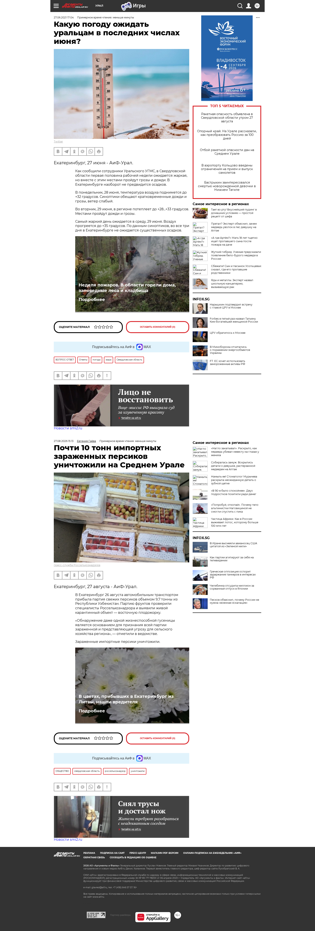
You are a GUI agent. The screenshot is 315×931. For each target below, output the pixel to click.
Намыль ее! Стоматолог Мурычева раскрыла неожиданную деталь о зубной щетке (234, 480)
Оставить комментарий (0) (157, 327)
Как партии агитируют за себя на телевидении (232, 559)
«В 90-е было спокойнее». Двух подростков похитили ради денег (233, 492)
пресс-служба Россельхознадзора (77, 565)
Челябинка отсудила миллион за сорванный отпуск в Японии (232, 587)
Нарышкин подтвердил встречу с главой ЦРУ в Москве (231, 306)
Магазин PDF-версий (164, 853)
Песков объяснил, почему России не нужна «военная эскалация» (234, 601)
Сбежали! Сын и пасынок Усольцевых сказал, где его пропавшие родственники (236, 269)
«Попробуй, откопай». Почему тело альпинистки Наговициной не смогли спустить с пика (234, 508)
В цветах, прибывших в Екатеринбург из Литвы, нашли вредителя (126, 699)
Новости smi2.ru (68, 428)
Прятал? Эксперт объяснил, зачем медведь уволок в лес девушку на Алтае (234, 227)
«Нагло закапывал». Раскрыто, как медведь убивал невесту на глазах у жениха (235, 452)
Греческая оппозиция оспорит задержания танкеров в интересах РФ (233, 574)
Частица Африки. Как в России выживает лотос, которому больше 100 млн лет (234, 522)
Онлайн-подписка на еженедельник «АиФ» (212, 853)
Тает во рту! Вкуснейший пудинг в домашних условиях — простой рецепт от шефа (234, 213)
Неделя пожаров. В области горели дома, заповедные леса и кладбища (127, 287)
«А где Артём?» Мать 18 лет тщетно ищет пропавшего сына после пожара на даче (234, 241)
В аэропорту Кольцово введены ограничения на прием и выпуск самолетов (227, 169)
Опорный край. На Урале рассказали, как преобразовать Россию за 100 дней (227, 134)
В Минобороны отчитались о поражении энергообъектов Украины (230, 349)
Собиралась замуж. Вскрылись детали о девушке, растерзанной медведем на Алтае (233, 466)
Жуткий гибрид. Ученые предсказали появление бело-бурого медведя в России (236, 255)
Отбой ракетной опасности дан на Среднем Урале (227, 152)
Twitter (58, 141)
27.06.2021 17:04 (64, 17)
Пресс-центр (137, 853)
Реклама (89, 853)
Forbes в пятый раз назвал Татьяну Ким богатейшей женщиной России (234, 320)
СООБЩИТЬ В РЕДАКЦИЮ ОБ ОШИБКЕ (133, 857)
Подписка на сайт (112, 853)
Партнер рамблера (120, 915)
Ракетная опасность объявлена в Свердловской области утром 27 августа (227, 117)
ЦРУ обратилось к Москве (227, 332)
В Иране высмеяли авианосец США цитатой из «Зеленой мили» (233, 545)
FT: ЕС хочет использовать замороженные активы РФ (227, 363)
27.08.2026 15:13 (64, 441)
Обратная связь (94, 857)
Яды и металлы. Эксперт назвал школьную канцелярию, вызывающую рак (232, 284)
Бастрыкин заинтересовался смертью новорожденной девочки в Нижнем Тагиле (227, 186)
